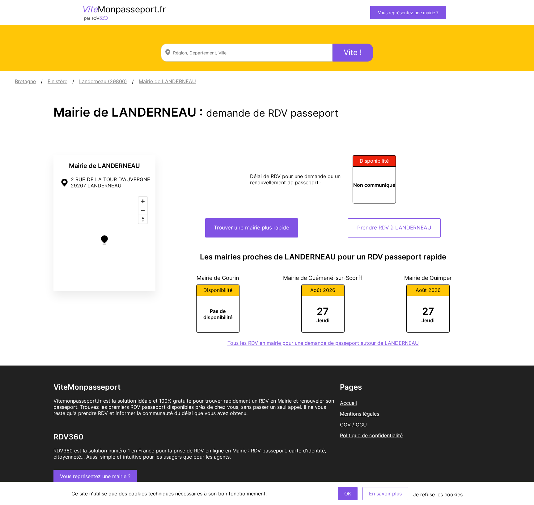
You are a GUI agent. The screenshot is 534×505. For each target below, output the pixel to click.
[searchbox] (247, 53)
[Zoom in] (142, 201)
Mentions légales (359, 414)
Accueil (348, 403)
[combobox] (247, 53)
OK (347, 493)
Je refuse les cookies (438, 494)
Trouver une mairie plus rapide (251, 228)
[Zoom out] (142, 210)
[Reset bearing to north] (142, 219)
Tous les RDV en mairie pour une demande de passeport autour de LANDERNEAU (323, 343)
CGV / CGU (353, 425)
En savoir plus (385, 493)
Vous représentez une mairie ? (408, 12)
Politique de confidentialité (371, 435)
